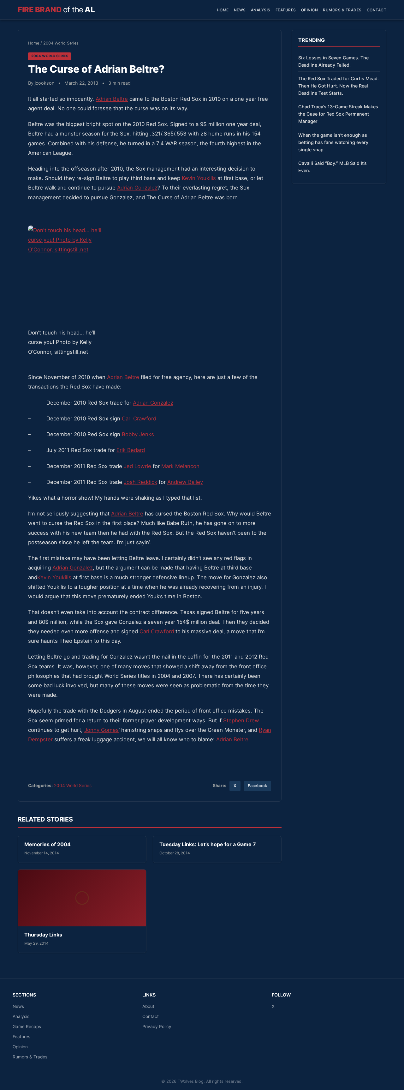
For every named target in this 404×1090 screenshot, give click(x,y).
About (148, 1006)
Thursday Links (43, 934)
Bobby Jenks (138, 434)
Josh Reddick (140, 482)
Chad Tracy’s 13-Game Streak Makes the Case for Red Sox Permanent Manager (338, 114)
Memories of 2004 (47, 844)
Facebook (257, 785)
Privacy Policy (156, 1026)
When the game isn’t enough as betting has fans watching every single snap (333, 142)
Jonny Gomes (101, 730)
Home (223, 10)
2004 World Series (61, 43)
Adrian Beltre (112, 99)
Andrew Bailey (185, 482)
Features (286, 10)
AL (56, 9)
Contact (377, 10)
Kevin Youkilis (199, 178)
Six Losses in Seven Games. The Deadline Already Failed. (333, 61)
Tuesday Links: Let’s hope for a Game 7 (207, 844)
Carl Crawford (139, 418)
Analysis (260, 10)
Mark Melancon (180, 466)
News (240, 10)
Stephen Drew (241, 720)
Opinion (309, 10)
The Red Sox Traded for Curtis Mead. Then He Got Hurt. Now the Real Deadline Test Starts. (338, 86)
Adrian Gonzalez (137, 187)
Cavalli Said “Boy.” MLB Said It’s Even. (332, 166)
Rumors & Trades (342, 10)
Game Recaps (27, 1026)
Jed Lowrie (137, 466)
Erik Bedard (130, 450)
